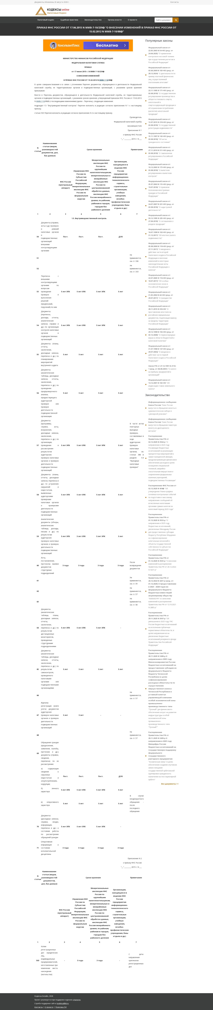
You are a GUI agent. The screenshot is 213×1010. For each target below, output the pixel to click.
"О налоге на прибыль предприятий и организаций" (162, 370)
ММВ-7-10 (103, 80)
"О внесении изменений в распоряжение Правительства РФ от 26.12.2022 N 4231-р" (162, 562)
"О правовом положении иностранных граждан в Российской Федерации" (161, 188)
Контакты (174, 2)
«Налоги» (77, 1000)
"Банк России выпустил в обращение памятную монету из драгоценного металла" (162, 425)
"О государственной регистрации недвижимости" (161, 123)
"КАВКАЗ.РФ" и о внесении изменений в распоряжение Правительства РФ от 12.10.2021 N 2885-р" (162, 591)
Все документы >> (170, 784)
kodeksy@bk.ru (63, 1003)
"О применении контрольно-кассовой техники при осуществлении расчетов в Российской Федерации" (161, 55)
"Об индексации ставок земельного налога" (161, 384)
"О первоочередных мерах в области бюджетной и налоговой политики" (161, 335)
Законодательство (93, 20)
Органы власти (115, 20)
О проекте (132, 20)
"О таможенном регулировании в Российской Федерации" (161, 153)
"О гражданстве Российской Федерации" (160, 296)
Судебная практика (69, 20)
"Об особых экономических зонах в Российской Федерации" (161, 281)
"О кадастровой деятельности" (161, 205)
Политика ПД (60, 1007)
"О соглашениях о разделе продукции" (161, 219)
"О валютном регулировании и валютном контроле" (161, 170)
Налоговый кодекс (45, 20)
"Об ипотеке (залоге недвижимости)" (162, 233)
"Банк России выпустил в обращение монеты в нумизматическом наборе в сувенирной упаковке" (162, 408)
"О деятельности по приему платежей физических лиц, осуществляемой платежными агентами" (161, 74)
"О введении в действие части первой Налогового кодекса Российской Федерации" (162, 353)
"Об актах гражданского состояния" (161, 137)
